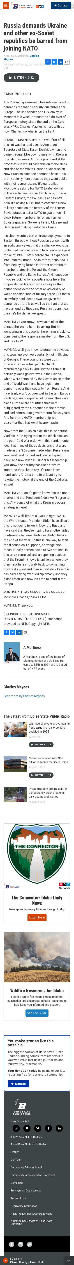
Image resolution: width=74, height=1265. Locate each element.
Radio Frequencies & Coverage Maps (31, 1213)
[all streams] (69, 1260)
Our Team (16, 1159)
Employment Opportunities (26, 1190)
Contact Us (17, 1183)
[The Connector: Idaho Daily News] (37, 856)
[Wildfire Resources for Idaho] (37, 957)
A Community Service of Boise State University (31, 1222)
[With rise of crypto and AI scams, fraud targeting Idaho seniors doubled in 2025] (15, 729)
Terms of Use (18, 1198)
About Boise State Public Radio (28, 1144)
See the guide (37, 1013)
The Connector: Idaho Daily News (37, 900)
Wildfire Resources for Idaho (37, 990)
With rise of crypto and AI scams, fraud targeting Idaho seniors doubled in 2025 (49, 727)
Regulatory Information (24, 1206)
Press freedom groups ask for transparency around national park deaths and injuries (48, 792)
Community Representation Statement (33, 1175)
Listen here (37, 917)
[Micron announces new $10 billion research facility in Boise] (15, 764)
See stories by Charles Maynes (24, 696)
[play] (5, 1260)
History (15, 1152)
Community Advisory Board (26, 1167)
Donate (62, 5)
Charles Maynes (16, 687)
